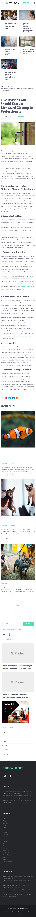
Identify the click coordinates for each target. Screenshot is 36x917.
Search (28, 623)
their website (18, 336)
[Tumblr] (9, 634)
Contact (6, 754)
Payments (6, 845)
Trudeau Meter (12, 908)
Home (5, 733)
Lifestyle (5, 841)
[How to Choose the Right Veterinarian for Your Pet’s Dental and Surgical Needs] (18, 429)
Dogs (22, 116)
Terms (6, 745)
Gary (9, 116)
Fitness (5, 832)
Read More (4, 463)
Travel (4, 857)
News (4, 843)
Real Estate (6, 850)
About (6, 737)
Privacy (6, 750)
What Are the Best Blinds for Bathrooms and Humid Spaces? (15, 696)
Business (5, 823)
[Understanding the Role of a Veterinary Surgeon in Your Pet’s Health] (18, 497)
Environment (6, 830)
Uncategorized (7, 861)
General (5, 834)
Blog (5, 741)
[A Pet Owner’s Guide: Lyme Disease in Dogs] (18, 562)
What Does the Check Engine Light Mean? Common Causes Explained (17, 667)
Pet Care (5, 848)
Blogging (5, 821)
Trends (5, 859)
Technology (6, 855)
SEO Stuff (6, 852)
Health (5, 836)
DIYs (4, 825)
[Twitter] (3, 634)
